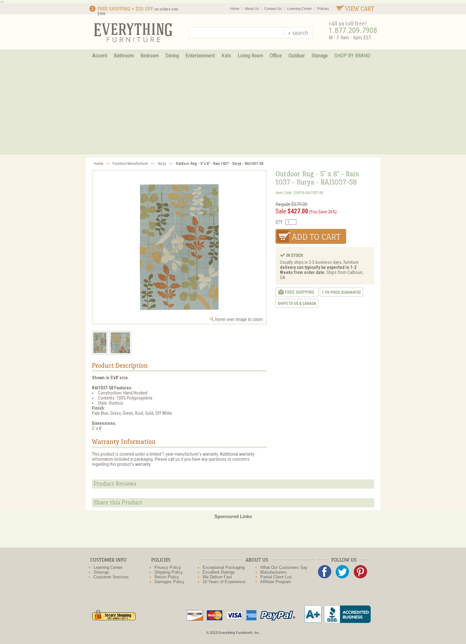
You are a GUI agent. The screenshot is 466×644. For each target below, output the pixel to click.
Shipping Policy (168, 572)
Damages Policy (169, 581)
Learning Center (299, 8)
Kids (226, 55)
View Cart (359, 8)
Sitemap (101, 572)
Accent (99, 55)
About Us (252, 8)
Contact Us (273, 8)
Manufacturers (273, 572)
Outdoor (296, 55)
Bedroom (149, 55)
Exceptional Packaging (224, 567)
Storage (320, 55)
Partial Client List (276, 577)
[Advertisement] (233, 110)
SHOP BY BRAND (352, 55)
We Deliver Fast (217, 577)
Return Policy (166, 577)
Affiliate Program (275, 581)
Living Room (250, 55)
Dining (172, 55)
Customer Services (111, 577)
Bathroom (124, 55)
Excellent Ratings (219, 572)
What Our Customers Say (283, 567)
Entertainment (200, 55)
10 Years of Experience (224, 581)
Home (234, 8)
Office (276, 55)
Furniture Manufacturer (130, 163)
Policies (323, 8)
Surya (162, 163)
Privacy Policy (167, 567)
